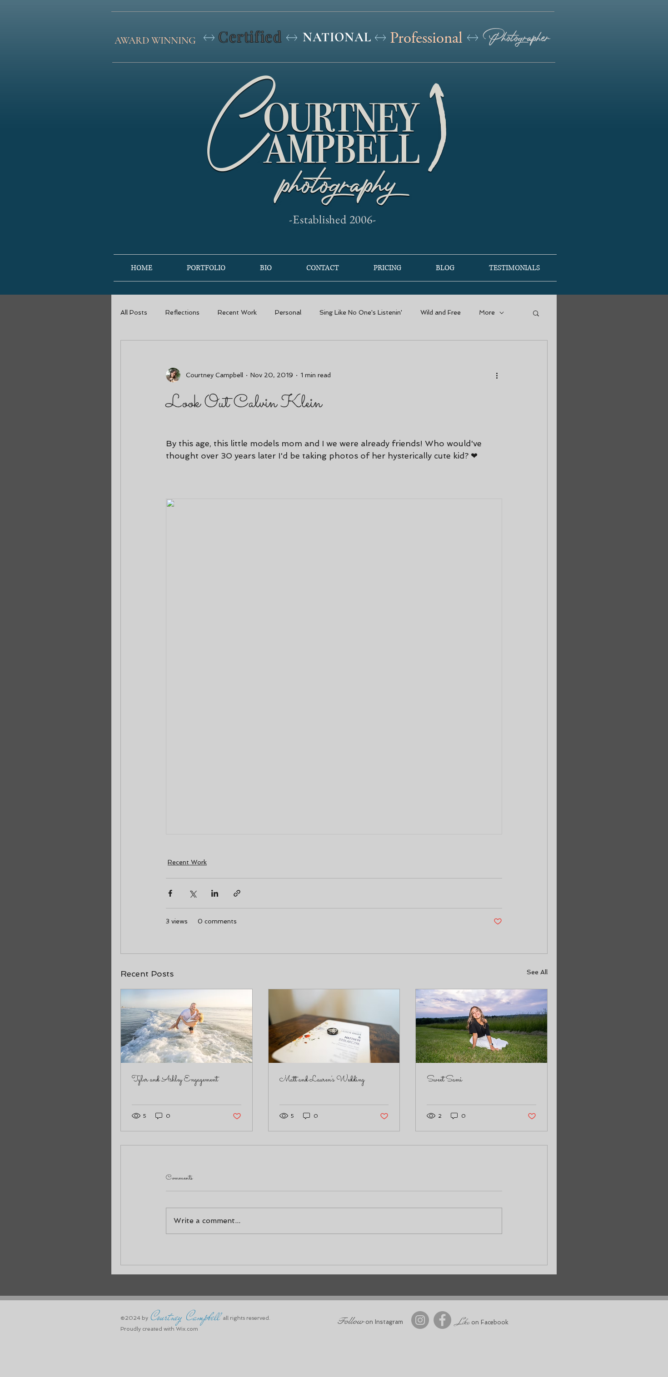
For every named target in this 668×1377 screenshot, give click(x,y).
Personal (288, 312)
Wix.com (187, 1329)
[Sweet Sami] (481, 1026)
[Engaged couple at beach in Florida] (186, 1026)
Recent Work (237, 312)
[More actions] (496, 375)
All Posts (133, 312)
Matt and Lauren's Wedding (321, 1080)
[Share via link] (237, 893)
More (487, 312)
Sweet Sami (444, 1080)
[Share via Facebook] (170, 893)
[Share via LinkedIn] (214, 893)
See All (537, 972)
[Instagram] (420, 1320)
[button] (536, 312)
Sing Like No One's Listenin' (360, 312)
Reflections (182, 312)
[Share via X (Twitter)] (192, 893)
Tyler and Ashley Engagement (175, 1080)
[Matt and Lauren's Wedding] (334, 1026)
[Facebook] (442, 1320)
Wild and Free (440, 312)
